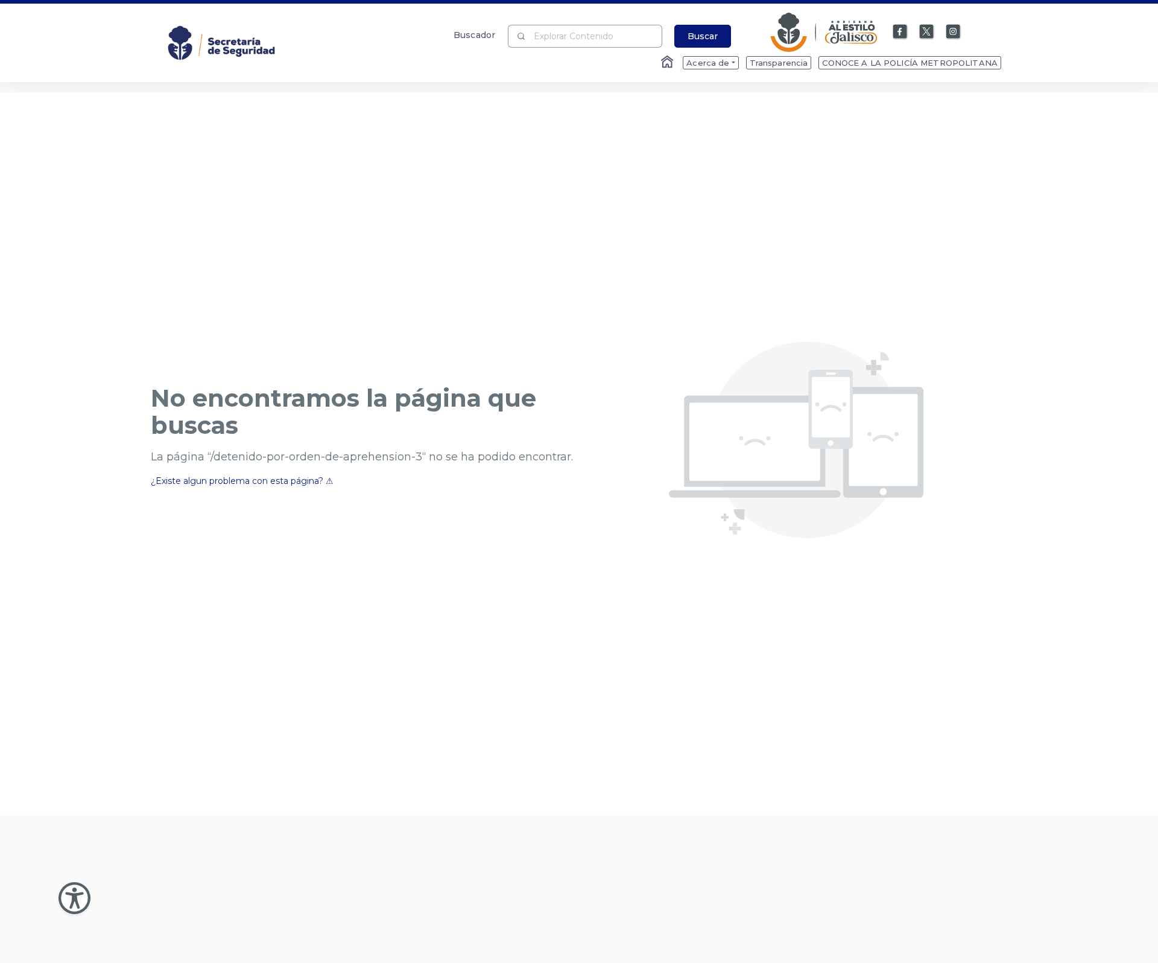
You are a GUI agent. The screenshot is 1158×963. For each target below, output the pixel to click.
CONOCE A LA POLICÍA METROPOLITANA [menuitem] (910, 63)
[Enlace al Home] (668, 63)
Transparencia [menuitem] (779, 63)
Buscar (703, 36)
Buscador (474, 34)
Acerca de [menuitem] (707, 63)
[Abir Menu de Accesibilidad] (74, 898)
